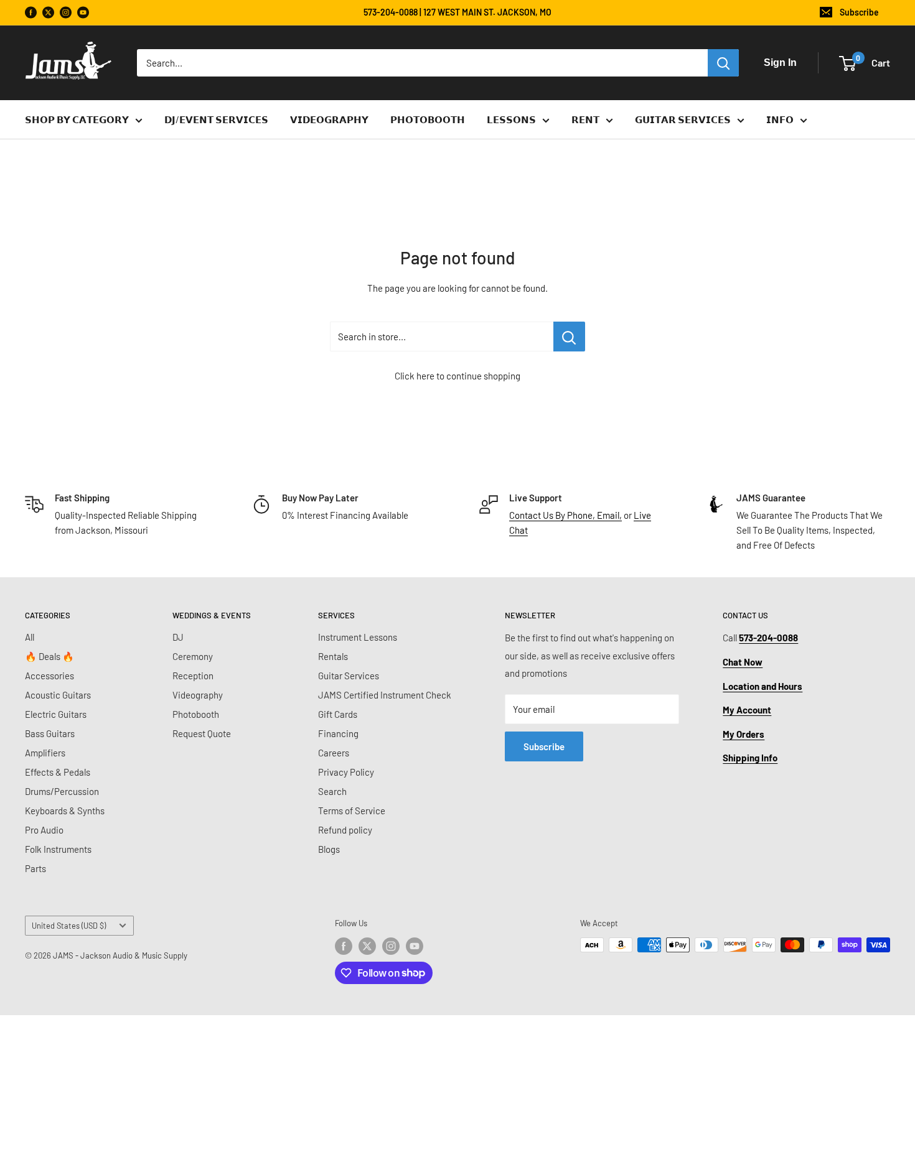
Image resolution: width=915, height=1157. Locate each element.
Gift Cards (337, 714)
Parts (35, 868)
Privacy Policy (346, 772)
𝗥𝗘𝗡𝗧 (585, 119)
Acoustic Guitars (58, 694)
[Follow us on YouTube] (83, 13)
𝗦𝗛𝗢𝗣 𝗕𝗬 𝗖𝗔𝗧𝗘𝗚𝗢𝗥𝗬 (77, 119)
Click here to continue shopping (457, 375)
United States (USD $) (69, 926)
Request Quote (201, 733)
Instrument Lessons (357, 637)
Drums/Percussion (62, 791)
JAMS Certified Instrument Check (384, 694)
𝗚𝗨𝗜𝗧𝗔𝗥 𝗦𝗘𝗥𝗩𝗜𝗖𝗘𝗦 (683, 119)
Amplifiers (45, 752)
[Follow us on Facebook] (31, 13)
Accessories (49, 675)
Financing (338, 733)
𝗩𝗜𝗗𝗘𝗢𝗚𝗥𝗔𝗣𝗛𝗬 (329, 119)
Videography (197, 694)
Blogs (329, 849)
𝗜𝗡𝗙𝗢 (780, 119)
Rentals (333, 656)
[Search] (723, 63)
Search (332, 791)
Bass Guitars (50, 733)
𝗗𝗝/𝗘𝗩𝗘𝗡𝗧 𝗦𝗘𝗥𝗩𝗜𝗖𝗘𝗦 (216, 119)
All (29, 637)
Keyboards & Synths (65, 810)
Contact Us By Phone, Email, (565, 515)
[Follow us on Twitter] (367, 946)
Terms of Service (351, 810)
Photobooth (195, 714)
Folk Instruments (58, 849)
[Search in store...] (569, 336)
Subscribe (859, 12)
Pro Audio (44, 829)
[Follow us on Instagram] (66, 13)
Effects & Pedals (57, 772)
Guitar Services (348, 675)
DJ (178, 637)
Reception (193, 675)
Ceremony (192, 656)
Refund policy (345, 829)
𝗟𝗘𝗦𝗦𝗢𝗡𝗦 (511, 119)
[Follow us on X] (48, 13)
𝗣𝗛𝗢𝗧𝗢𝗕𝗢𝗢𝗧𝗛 (427, 119)
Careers (333, 752)
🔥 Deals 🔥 (49, 656)
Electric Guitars (56, 714)
